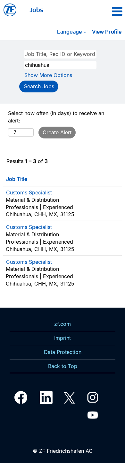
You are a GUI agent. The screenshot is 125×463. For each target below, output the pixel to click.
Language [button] (70, 31)
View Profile (106, 31)
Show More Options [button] (48, 75)
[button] (107, 11)
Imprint (62, 338)
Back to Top (62, 366)
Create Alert (57, 132)
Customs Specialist (29, 192)
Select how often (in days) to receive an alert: (56, 117)
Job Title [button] (16, 179)
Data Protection (62, 352)
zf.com (62, 324)
